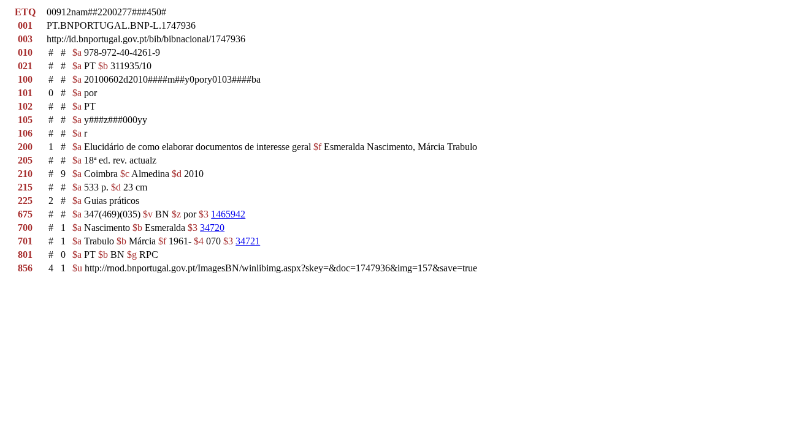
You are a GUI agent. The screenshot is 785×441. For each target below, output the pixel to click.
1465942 (228, 214)
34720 (212, 227)
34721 (248, 241)
